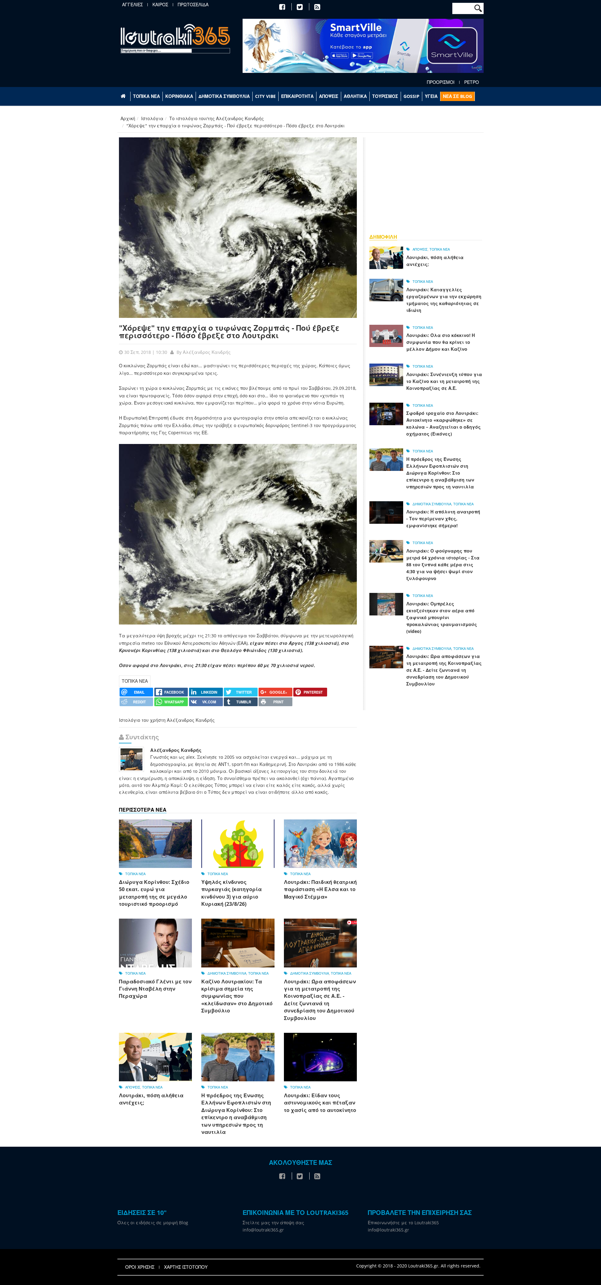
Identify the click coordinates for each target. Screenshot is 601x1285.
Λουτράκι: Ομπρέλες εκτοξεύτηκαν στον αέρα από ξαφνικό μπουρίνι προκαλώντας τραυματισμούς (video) (441, 617)
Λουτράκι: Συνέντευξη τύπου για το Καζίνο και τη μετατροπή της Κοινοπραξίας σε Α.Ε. (444, 381)
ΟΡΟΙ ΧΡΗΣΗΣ (139, 1267)
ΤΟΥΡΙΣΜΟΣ (385, 96)
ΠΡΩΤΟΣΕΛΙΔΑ (193, 4)
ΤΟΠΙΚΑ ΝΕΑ (146, 96)
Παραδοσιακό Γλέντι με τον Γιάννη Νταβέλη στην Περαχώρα (155, 989)
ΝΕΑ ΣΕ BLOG (457, 96)
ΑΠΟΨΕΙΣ (328, 96)
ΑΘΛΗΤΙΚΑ (355, 96)
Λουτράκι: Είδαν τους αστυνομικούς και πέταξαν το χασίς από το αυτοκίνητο (320, 1103)
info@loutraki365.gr (263, 1230)
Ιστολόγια (152, 118)
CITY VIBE (265, 96)
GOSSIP (411, 96)
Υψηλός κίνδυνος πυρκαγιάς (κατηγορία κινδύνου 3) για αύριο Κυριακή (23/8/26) (231, 893)
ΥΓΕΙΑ (431, 96)
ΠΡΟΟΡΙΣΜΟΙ (441, 82)
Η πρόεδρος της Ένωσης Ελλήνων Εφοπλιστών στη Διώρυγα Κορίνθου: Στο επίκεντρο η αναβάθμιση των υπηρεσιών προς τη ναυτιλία (236, 1113)
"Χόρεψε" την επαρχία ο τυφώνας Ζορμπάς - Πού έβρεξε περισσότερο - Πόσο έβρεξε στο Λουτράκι (229, 331)
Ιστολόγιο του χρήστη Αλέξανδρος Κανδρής (167, 720)
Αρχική (128, 118)
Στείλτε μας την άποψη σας (273, 1223)
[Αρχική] (175, 38)
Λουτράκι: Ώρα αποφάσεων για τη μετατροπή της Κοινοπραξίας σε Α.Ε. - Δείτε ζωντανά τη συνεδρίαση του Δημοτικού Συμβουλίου (320, 1000)
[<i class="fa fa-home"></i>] (123, 96)
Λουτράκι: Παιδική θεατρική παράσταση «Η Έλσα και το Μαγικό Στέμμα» (320, 889)
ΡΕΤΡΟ (471, 82)
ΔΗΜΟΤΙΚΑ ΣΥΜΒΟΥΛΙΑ (224, 96)
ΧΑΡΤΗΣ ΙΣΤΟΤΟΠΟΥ (186, 1267)
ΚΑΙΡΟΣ (160, 4)
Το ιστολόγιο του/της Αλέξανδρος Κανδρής (216, 118)
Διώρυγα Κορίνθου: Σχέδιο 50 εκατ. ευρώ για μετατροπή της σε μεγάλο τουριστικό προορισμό (154, 893)
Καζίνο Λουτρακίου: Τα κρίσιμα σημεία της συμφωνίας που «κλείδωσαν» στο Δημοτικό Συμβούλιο (237, 996)
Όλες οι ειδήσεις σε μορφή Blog (152, 1223)
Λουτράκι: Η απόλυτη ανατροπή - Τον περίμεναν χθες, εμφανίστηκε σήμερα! (443, 518)
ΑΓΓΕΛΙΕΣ (132, 4)
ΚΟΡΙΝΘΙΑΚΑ (179, 96)
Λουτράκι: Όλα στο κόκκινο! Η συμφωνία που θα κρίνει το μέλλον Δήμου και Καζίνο (440, 342)
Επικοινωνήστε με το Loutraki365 (403, 1223)
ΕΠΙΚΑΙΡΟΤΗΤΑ (297, 96)
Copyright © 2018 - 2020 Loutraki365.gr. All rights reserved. (418, 1266)
